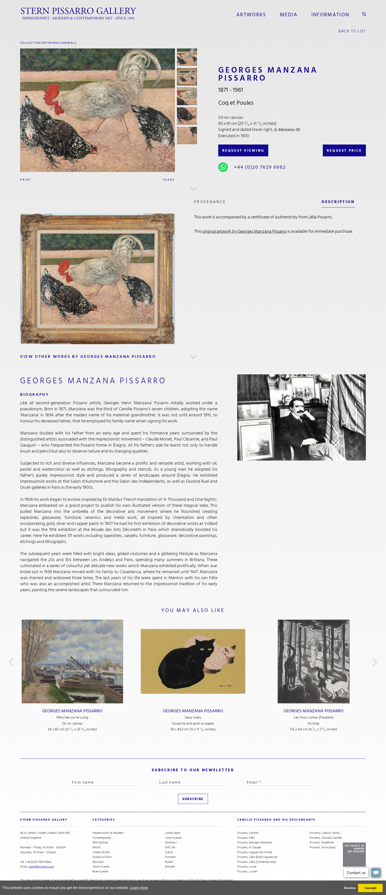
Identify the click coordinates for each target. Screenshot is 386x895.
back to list (352, 31)
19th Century (100, 842)
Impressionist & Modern (108, 832)
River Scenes (100, 871)
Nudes (169, 861)
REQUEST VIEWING (243, 150)
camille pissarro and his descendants (276, 819)
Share (169, 179)
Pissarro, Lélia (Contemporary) (256, 861)
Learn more (139, 888)
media (289, 14)
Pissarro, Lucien (247, 871)
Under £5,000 (101, 852)
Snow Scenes (101, 866)
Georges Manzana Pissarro (72, 711)
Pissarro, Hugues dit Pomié (254, 852)
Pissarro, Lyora (246, 866)
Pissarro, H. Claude (249, 847)
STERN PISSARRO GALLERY (43, 819)
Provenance (210, 202)
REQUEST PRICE (344, 150)
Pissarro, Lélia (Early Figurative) (257, 857)
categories (103, 819)
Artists (96, 847)
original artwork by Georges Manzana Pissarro (244, 231)
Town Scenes (173, 837)
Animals (69, 42)
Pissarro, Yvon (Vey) (323, 847)
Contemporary (101, 837)
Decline (349, 888)
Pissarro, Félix (246, 837)
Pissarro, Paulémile (322, 842)
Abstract (98, 861)
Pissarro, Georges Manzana (254, 842)
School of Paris (102, 857)
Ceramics (171, 842)
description (338, 202)
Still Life (170, 847)
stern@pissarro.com (41, 866)
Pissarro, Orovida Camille (326, 837)
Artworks (251, 14)
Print (25, 179)
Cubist (169, 852)
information (330, 14)
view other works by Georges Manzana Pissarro (88, 356)
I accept (370, 888)
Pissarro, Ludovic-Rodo (325, 832)
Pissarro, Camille (247, 832)
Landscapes (172, 832)
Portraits (170, 857)
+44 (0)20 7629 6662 (260, 167)
